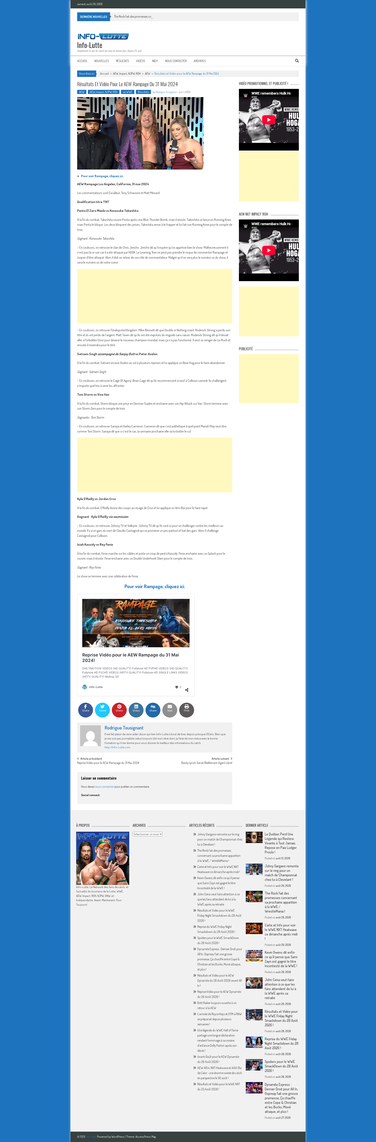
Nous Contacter (176, 61)
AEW (147, 73)
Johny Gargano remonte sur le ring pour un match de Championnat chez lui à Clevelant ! (219, 839)
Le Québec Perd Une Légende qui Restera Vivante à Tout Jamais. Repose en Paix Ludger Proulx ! (281, 843)
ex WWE (127, 92)
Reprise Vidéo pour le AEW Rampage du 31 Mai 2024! (108, 763)
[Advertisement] (154, 296)
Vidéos (140, 61)
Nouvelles (101, 61)
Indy (155, 61)
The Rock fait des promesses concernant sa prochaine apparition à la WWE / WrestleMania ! (168, 16)
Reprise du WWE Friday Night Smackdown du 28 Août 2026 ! (281, 1043)
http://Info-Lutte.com (117, 747)
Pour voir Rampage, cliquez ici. (102, 176)
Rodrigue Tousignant (166, 92)
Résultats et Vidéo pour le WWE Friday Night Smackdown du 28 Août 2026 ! (219, 915)
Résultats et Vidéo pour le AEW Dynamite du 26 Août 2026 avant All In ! (219, 980)
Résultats (122, 61)
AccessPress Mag (146, 1136)
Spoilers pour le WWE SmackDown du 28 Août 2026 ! (281, 1066)
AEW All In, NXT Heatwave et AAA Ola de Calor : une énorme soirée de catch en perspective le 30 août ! (219, 1073)
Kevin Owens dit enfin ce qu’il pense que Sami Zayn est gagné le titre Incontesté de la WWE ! (218, 883)
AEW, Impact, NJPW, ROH (127, 73)
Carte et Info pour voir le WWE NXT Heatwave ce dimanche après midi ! (281, 932)
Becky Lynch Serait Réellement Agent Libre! (206, 763)
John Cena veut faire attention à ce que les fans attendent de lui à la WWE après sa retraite (218, 899)
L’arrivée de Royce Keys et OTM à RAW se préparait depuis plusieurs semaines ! (219, 1019)
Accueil (82, 61)
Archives (200, 61)
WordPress (118, 1136)
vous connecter (104, 786)
